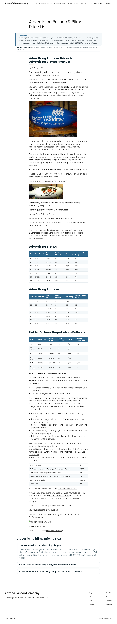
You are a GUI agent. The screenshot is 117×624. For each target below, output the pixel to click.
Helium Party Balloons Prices (41, 214)
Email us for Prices (37, 526)
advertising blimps (46, 95)
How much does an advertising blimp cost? (42, 545)
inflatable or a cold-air (59, 495)
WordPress (109, 618)
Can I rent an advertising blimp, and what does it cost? (48, 564)
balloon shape (67, 387)
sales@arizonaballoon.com (46, 202)
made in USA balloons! (54, 531)
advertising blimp (80, 86)
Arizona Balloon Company (16, 3)
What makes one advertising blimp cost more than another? (51, 571)
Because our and (57, 158)
